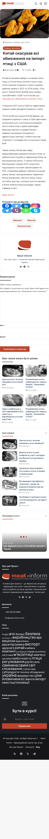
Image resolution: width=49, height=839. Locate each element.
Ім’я (2, 325)
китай (32, 220)
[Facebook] (7, 206)
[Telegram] (7, 210)
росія (29, 662)
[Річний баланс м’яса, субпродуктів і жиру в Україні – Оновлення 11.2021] (36, 400)
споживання (12, 669)
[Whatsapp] (26, 210)
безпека (32, 633)
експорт (32, 644)
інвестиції (9, 682)
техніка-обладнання (32, 672)
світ (32, 665)
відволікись (22, 641)
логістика (7, 655)
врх (39, 637)
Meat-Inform (9, 70)
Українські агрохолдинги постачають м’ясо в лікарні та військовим (32, 471)
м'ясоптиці (25, 226)
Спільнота (29, 747)
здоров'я (8, 648)
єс (23, 679)
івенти (30, 679)
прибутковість (21, 658)
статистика (29, 669)
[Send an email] (18, 70)
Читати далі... (40, 592)
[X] (28, 266)
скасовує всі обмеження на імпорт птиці (22, 99)
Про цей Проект (16, 747)
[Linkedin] (26, 206)
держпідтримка (13, 644)
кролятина (40, 651)
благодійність (7, 638)
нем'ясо (39, 655)
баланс (20, 634)
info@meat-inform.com (14, 618)
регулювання (13, 662)
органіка (6, 658)
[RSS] (19, 597)
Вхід (38, 747)
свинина (10, 665)
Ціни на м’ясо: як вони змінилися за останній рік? (12, 382)
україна (9, 675)
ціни (38, 675)
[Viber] (16, 210)
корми (31, 651)
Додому (8, 42)
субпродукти (10, 672)
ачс (12, 634)
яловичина (11, 679)
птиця (37, 658)
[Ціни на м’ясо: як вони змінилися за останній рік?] (12, 371)
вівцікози (8, 641)
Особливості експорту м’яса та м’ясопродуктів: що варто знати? (33, 500)
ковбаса (30, 648)
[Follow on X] (16, 70)
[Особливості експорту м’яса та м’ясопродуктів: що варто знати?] (9, 501)
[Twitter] (16, 206)
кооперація (21, 651)
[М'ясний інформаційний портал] (13, 3)
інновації (22, 682)
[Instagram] (35, 206)
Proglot (5, 634)
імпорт (18, 220)
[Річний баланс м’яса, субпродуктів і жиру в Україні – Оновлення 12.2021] (36, 371)
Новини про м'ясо (22, 42)
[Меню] (45, 4)
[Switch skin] (36, 4)
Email (3, 337)
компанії (9, 651)
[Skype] (35, 210)
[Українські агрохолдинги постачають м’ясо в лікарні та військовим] (9, 472)
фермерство (25, 675)
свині (23, 665)
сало (36, 662)
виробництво (24, 637)
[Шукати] (40, 4)
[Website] (20, 266)
